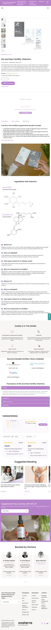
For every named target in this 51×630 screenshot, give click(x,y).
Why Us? (47, 2)
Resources (41, 1)
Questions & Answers (25, 99)
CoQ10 (25, 575)
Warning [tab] (26, 121)
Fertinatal (9, 575)
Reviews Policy (25, 612)
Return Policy (35, 604)
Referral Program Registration (44, 607)
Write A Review (43, 424)
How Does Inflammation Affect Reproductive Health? (10, 485)
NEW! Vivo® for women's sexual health (33, 3)
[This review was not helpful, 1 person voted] (21, 454)
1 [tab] (24, 494)
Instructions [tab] (15, 121)
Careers (34, 609)
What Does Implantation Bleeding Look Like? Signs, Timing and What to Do (36, 486)
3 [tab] (26, 494)
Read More (3, 491)
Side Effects (5, 398)
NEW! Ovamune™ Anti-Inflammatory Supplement (22, 3)
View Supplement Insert (7, 140)
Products (24, 595)
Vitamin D (41, 575)
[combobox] (19, 437)
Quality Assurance (7, 402)
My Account (25, 603)
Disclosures (34, 607)
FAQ (23, 600)
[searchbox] (7, 437)
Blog (23, 598)
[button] (25, 75)
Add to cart (8, 83)
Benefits (4, 388)
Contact (34, 595)
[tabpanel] (36, 479)
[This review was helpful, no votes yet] (19, 454)
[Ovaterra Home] (25, 8)
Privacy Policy (35, 598)
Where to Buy (25, 614)
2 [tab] (25, 494)
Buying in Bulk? (5, 86)
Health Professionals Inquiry (44, 601)
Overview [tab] (4, 121)
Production (5, 405)
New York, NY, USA (13, 368)
